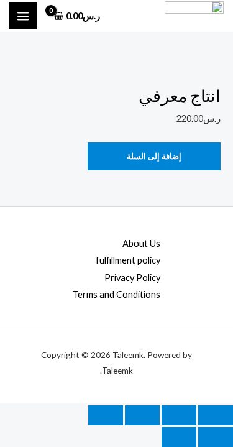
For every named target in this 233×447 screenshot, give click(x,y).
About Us (141, 243)
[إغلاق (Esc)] (105, 415)
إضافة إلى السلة (154, 156)
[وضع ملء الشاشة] (179, 415)
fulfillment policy (128, 260)
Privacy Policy (132, 277)
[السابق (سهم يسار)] (215, 437)
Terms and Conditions (116, 294)
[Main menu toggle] (23, 16)
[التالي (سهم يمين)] (179, 437)
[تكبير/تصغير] (215, 415)
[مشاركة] (142, 415)
